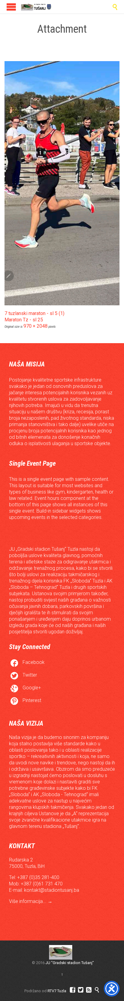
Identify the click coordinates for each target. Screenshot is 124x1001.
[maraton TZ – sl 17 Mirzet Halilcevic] (62, 183)
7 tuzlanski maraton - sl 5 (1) (34, 313)
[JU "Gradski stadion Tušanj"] (36, 7)
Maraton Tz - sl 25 (24, 320)
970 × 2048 (35, 326)
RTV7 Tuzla (57, 991)
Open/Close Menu (11, 7)
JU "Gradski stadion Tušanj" (69, 962)
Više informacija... (28, 901)
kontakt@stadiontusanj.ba (51, 890)
